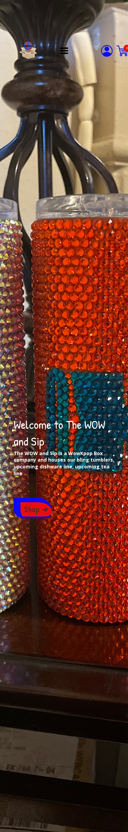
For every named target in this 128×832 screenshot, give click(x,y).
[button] (64, 50)
